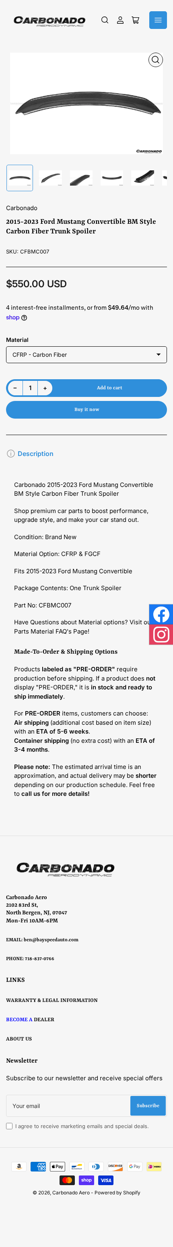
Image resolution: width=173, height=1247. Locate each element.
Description (36, 454)
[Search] (105, 20)
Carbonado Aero (71, 1193)
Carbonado (21, 208)
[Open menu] (158, 20)
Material (17, 339)
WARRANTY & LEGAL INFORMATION (52, 1001)
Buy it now (86, 410)
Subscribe (148, 1106)
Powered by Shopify (117, 1193)
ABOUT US (19, 1039)
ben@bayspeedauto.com (51, 940)
